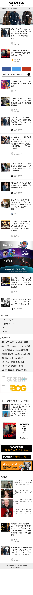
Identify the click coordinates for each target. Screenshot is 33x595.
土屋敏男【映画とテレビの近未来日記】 (15, 370)
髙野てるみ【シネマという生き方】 (13, 358)
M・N (15, 109)
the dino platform (18, 567)
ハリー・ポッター (8, 320)
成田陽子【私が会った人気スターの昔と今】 (16, 354)
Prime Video (7, 328)
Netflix (5, 332)
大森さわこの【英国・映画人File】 (13, 362)
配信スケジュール (8, 324)
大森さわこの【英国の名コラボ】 (12, 366)
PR (14, 42)
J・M (15, 90)
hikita (15, 213)
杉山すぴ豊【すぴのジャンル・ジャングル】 (16, 346)
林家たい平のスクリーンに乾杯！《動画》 (15, 342)
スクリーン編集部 (18, 129)
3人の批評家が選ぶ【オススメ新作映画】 (15, 350)
